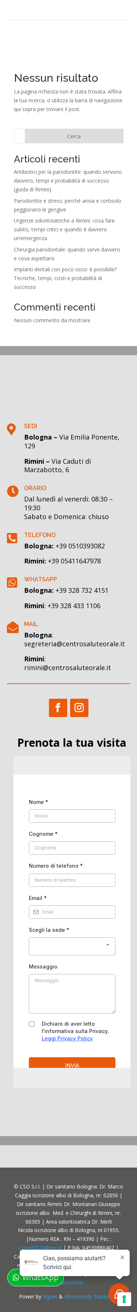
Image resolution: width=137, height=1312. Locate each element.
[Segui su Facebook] (13, 10)
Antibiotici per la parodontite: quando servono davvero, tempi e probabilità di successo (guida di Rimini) (68, 180)
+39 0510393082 (80, 545)
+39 (74, 560)
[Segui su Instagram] (24, 10)
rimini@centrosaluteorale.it (67, 667)
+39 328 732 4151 (82, 590)
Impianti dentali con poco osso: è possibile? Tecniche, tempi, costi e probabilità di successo (65, 278)
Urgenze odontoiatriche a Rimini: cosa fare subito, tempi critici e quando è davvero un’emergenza (64, 229)
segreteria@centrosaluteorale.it (74, 643)
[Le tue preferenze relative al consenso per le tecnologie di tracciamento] (124, 1299)
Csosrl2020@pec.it (40, 1247)
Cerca (74, 136)
